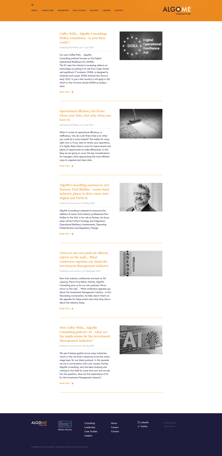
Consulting (48, 10)
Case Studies (79, 10)
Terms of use (169, 426)
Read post (65, 92)
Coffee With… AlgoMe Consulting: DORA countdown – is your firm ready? (83, 38)
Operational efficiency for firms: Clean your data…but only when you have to (85, 115)
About (34, 10)
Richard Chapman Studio (77, 446)
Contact (119, 10)
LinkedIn (145, 422)
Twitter (144, 426)
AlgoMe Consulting (177, 10)
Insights (94, 10)
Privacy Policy (170, 422)
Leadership (63, 10)
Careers (107, 10)
